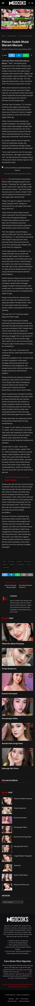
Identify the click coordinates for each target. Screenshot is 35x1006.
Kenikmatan (27, 561)
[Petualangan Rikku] (17, 707)
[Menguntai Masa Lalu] (7, 886)
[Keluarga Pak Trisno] (17, 757)
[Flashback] (7, 867)
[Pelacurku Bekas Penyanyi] (17, 632)
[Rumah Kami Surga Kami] (17, 732)
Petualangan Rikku (10, 718)
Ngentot (12, 564)
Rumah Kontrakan (9, 693)
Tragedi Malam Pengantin (23, 856)
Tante (28, 564)
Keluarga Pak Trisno (10, 768)
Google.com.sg (24, 972)
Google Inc (26, 994)
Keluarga (19, 561)
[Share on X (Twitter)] (11, 55)
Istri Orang (11, 561)
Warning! (11, 998)
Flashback (17, 865)
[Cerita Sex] (17, 3)
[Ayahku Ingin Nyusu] (7, 877)
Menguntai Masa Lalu (21, 884)
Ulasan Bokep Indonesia (19, 987)
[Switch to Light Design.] (29, 3)
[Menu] (3, 3)
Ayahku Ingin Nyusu (21, 875)
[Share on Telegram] (18, 55)
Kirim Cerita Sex (12, 1001)
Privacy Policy (24, 998)
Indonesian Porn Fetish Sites (11, 984)
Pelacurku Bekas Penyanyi (13, 643)
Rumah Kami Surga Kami (12, 743)
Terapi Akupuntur (9, 668)
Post (7, 792)
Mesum (5, 564)
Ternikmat (6, 567)
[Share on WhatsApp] (25, 55)
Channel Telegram (24, 1001)
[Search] (32, 3)
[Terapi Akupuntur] (17, 657)
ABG (4, 561)
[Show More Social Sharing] (31, 55)
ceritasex (13, 596)
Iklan (17, 998)
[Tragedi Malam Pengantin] (7, 858)
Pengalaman (20, 564)
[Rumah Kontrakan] (17, 682)
